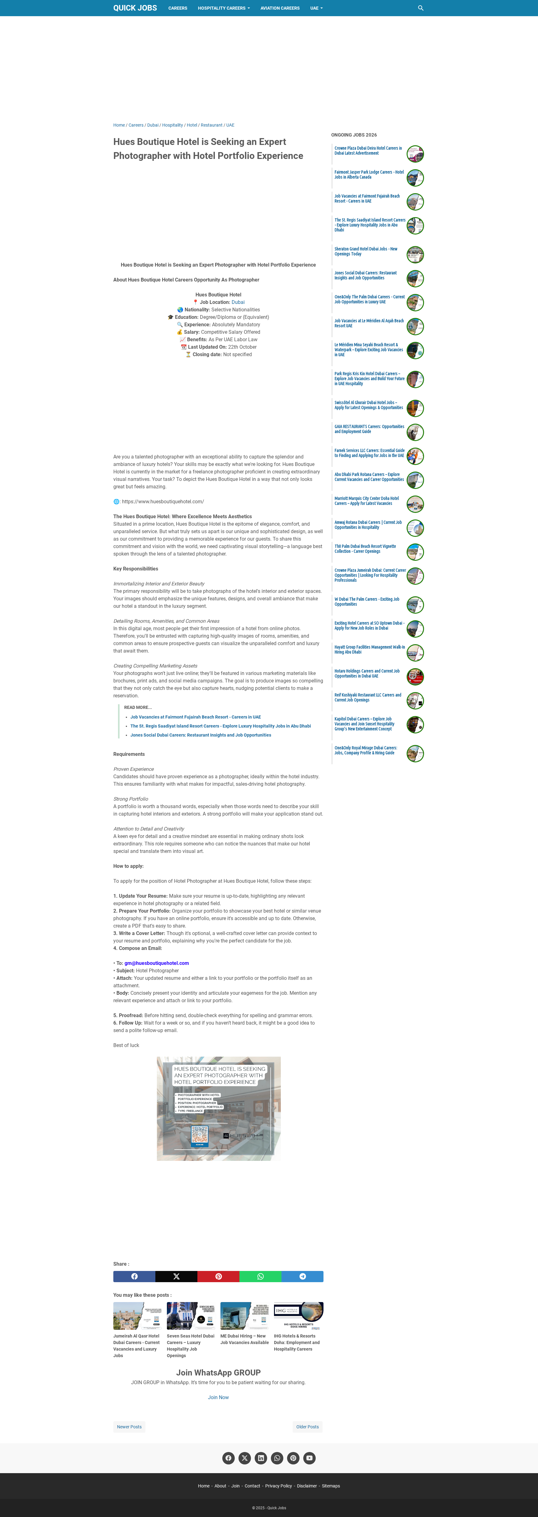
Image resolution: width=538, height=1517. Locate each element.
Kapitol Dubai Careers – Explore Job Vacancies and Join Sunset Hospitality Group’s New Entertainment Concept (364, 723)
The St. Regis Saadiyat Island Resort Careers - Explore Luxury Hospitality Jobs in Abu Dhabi (220, 726)
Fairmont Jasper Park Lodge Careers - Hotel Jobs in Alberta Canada (369, 174)
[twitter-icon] (244, 1458)
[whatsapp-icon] (277, 1458)
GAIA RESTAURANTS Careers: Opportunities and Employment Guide (369, 429)
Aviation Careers (280, 8)
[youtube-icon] (309, 1458)
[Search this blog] (421, 8)
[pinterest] (218, 1276)
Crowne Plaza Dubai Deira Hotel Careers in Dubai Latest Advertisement (368, 151)
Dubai (238, 302)
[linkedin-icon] (261, 1458)
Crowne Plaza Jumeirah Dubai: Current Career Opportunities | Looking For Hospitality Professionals (370, 575)
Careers (177, 8)
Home (204, 1485)
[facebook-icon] (228, 1458)
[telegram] (302, 1276)
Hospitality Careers (222, 8)
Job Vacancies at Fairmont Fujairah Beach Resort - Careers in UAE (195, 716)
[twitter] (176, 1276)
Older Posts (307, 1426)
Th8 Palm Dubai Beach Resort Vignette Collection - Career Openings (365, 549)
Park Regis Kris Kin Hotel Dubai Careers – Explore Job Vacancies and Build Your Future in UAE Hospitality (370, 378)
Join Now (218, 1397)
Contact (252, 1485)
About (220, 1485)
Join (235, 1485)
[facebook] (134, 1276)
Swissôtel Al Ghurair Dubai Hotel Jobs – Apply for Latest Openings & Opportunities (369, 405)
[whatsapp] (260, 1276)
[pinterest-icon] (293, 1458)
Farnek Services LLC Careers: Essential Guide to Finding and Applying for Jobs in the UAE (370, 453)
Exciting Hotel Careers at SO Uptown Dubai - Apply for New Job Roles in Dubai (369, 626)
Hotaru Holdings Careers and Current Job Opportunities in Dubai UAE (367, 673)
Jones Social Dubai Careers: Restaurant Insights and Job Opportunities (200, 735)
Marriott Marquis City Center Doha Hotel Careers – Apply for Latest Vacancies (367, 501)
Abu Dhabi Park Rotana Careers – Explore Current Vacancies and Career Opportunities (369, 477)
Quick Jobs (135, 7)
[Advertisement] (269, 69)
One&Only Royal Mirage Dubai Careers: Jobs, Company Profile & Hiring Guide (366, 750)
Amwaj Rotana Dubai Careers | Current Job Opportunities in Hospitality (368, 525)
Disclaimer (307, 1485)
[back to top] (525, 1503)
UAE (314, 8)
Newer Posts (129, 1426)
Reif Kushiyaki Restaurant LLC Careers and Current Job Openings (368, 697)
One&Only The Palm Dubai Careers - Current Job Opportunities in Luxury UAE (370, 299)
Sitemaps (331, 1485)
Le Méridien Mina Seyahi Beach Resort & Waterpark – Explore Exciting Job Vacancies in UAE (369, 349)
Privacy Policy (278, 1485)
